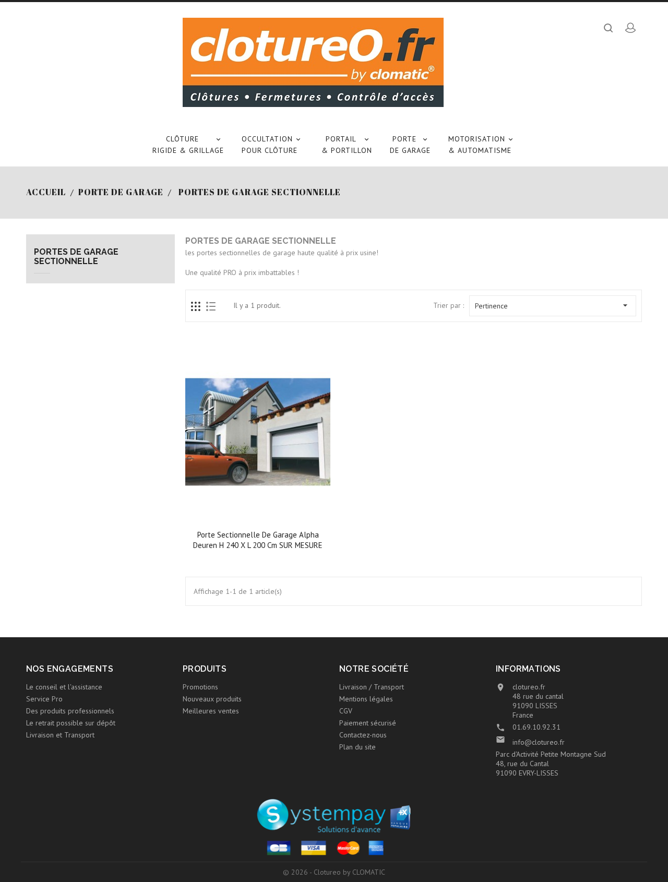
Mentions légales (366, 699)
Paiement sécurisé (367, 723)
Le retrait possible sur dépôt (70, 723)
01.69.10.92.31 (536, 727)
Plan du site (357, 747)
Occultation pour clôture (272, 144)
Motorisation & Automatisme (481, 144)
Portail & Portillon (346, 144)
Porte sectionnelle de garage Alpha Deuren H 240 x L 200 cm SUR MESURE (258, 540)
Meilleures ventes (211, 711)
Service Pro (44, 699)
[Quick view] (258, 515)
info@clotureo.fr (538, 742)
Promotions (200, 687)
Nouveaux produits (212, 699)
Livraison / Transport (371, 687)
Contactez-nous (363, 735)
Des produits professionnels (70, 711)
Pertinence (552, 305)
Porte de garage (410, 144)
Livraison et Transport (60, 735)
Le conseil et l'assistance (64, 687)
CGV (345, 711)
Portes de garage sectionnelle (76, 256)
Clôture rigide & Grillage (188, 144)
